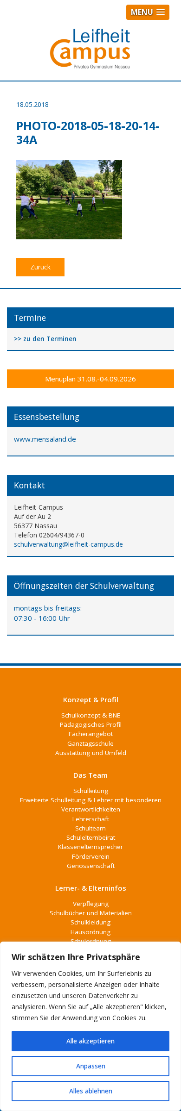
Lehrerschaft (90, 819)
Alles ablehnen (90, 1090)
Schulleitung (90, 790)
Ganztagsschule (90, 743)
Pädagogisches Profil (91, 724)
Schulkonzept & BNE (90, 715)
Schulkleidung (90, 922)
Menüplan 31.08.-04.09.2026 (90, 378)
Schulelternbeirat (90, 837)
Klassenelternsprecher (90, 847)
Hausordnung (90, 932)
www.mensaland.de (45, 438)
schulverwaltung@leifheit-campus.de (68, 544)
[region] (90, 1026)
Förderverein (91, 856)
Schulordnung (91, 941)
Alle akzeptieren (90, 1040)
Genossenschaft (91, 865)
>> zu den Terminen (45, 339)
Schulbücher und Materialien (91, 913)
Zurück (40, 266)
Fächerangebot (91, 734)
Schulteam (90, 828)
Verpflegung (91, 903)
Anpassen (90, 1065)
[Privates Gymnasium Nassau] (90, 53)
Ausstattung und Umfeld (90, 753)
